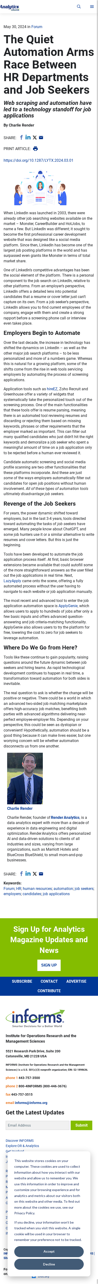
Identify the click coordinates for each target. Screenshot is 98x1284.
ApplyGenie (68, 606)
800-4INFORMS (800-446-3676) (43, 1086)
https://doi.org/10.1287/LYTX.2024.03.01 (39, 160)
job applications (56, 894)
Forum (36, 26)
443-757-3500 (29, 1078)
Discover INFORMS (20, 1140)
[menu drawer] (92, 6)
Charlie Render (21, 125)
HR (18, 888)
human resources (37, 888)
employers (12, 894)
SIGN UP (49, 965)
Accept (49, 1251)
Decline (49, 1264)
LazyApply (12, 581)
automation (63, 888)
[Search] (79, 6)
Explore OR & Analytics (22, 1146)
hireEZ (52, 389)
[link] (20, 137)
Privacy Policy (24, 1213)
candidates (32, 894)
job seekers (84, 888)
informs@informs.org (31, 1103)
